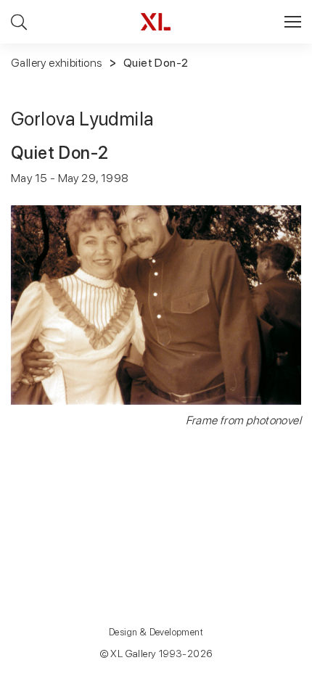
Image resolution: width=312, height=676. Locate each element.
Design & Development (156, 632)
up (271, 664)
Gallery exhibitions (56, 63)
